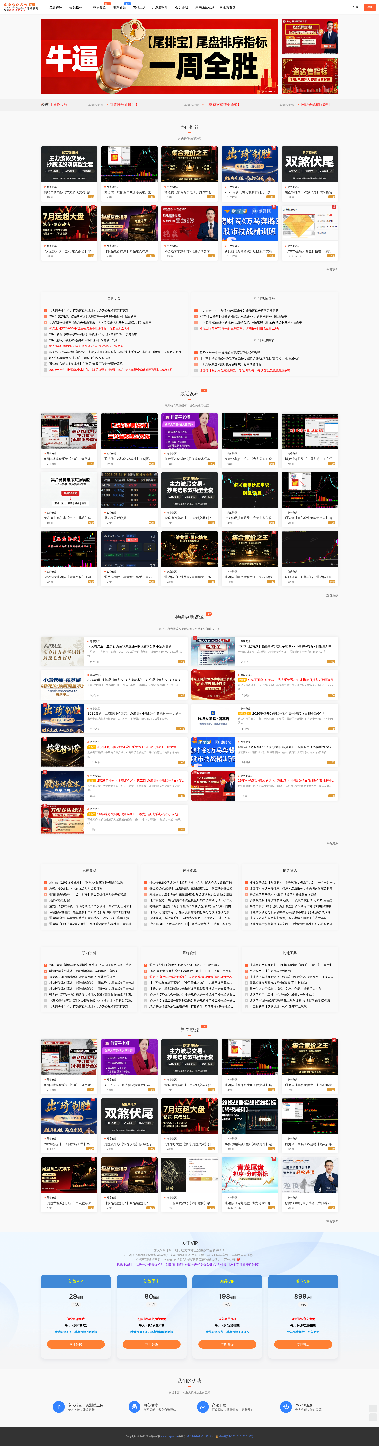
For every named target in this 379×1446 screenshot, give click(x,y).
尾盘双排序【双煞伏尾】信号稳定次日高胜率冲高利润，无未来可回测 (308, 192)
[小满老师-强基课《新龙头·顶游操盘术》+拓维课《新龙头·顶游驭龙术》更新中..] (62, 685)
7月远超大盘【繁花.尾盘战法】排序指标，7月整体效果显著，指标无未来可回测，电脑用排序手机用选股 (69, 251)
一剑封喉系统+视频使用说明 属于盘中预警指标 (231, 364)
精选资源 (292, 453)
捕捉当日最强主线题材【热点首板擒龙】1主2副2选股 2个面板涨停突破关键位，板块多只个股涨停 (309, 1144)
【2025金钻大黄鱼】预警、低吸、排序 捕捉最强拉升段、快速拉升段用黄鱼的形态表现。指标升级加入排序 (309, 251)
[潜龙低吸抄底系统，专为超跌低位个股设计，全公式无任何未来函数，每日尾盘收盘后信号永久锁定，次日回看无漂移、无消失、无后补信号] (250, 490)
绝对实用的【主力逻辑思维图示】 (272, 971)
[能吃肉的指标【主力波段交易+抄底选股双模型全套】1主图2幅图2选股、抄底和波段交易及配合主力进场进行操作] (69, 164)
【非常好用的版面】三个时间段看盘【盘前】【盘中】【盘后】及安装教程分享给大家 (291, 965)
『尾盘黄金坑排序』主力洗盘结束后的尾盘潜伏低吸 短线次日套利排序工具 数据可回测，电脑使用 (68, 1203)
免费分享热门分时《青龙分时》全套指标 (248, 459)
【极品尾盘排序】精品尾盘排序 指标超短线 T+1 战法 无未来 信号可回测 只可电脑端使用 (129, 251)
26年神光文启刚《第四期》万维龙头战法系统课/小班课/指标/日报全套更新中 (135, 814)
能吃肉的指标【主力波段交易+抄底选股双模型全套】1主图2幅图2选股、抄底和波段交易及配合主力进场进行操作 (69, 192)
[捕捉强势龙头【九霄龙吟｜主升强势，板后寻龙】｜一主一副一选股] (310, 431)
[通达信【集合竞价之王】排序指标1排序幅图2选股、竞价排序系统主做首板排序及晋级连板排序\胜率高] (189, 164)
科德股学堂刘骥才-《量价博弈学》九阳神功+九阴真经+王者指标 (188, 251)
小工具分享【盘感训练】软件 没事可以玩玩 (278, 1006)
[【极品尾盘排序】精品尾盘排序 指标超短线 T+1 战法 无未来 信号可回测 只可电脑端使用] (129, 223)
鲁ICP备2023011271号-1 (200, 1436)
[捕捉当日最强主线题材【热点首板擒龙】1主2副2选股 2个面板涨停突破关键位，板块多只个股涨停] (310, 1116)
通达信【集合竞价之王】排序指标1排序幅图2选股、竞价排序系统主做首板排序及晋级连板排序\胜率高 (189, 192)
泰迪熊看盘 (227, 7)
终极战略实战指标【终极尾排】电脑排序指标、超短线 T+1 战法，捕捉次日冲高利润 (249, 1144)
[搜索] (346, 7)
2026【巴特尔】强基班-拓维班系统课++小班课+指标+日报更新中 (93, 316)
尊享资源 (100, 5)
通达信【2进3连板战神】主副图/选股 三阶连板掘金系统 (86, 364)
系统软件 (161, 7)
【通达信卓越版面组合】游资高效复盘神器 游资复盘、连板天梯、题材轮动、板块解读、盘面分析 (290, 977)
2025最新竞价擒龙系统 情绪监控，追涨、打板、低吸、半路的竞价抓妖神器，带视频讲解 (191, 971)
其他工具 (139, 7)
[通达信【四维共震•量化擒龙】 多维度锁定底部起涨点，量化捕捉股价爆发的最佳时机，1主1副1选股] (189, 549)
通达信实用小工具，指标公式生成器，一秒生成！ (282, 994)
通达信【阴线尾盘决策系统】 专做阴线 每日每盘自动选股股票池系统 (245, 370)
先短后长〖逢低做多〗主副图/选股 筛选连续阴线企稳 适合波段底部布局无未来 (190, 894)
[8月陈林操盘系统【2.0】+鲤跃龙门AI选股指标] (69, 431)
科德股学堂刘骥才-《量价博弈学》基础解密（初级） (284, 894)
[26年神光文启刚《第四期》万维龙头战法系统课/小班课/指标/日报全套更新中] (62, 819)
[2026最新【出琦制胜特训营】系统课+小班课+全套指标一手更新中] (250, 164)
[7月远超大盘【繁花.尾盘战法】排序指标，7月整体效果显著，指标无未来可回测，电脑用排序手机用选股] (69, 223)
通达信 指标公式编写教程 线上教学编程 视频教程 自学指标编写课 (291, 1001)
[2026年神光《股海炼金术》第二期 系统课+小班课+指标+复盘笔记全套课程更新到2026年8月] (62, 786)
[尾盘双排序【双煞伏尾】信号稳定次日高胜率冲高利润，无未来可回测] (310, 164)
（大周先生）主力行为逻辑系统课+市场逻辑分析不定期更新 (88, 310)
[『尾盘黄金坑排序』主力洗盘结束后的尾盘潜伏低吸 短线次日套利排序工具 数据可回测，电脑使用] (69, 1175)
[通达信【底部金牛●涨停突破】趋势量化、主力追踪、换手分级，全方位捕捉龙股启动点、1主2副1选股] (129, 164)
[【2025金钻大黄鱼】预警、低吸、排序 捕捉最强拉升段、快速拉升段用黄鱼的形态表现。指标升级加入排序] (310, 223)
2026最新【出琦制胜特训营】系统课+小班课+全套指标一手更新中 (249, 192)
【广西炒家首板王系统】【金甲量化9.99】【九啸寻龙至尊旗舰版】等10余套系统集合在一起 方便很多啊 (191, 983)
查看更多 (332, 269)
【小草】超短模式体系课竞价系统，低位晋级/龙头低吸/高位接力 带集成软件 (250, 358)
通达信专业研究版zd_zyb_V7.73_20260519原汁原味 (184, 965)
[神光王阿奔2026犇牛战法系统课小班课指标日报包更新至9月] (213, 685)
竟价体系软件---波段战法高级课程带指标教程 (230, 352)
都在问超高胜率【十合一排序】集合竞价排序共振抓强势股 (67, 518)
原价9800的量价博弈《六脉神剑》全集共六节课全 (82, 977)
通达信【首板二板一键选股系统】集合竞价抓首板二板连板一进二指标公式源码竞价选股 (190, 1001)
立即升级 (75, 1344)
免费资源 (55, 7)
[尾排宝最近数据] (129, 490)
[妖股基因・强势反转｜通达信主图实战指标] (310, 549)
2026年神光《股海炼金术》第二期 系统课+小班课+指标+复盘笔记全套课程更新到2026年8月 (111, 370)
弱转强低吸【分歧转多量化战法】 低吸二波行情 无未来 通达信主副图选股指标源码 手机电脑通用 (292, 900)
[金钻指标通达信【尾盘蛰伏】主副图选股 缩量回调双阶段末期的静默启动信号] (69, 549)
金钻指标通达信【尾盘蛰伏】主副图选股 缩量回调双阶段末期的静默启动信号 (68, 577)
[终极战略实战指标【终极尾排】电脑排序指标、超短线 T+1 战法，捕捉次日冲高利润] (250, 1116)
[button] (261, 91)
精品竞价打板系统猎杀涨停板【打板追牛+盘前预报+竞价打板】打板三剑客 (191, 1006)
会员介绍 (181, 7)
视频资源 (120, 5)
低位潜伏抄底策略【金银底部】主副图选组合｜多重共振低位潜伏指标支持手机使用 (190, 888)
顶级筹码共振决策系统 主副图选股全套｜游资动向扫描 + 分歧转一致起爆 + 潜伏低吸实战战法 (191, 918)
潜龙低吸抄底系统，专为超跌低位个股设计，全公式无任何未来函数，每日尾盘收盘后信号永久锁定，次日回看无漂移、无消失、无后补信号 (248, 518)
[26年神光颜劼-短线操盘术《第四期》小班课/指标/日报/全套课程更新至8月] (213, 786)
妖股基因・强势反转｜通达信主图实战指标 (308, 577)
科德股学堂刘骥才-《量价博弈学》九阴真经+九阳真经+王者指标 (91, 983)
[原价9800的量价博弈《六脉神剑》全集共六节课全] (310, 1175)
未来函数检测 (204, 7)
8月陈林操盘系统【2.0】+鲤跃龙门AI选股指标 (79, 358)
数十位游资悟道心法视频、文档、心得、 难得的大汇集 (286, 989)
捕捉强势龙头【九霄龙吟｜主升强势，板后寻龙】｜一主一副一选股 (308, 459)
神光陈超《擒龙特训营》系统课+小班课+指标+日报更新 (86, 346)
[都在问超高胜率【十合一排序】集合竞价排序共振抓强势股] (69, 490)
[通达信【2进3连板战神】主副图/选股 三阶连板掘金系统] (129, 431)
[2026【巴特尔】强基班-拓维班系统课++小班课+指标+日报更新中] (213, 651)
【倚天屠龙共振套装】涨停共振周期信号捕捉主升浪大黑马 (288, 918)
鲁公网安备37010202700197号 (236, 1436)
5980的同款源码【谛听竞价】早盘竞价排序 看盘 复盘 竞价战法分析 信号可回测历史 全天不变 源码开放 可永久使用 (189, 1203)
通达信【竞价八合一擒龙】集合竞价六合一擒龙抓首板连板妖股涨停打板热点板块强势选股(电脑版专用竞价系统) (190, 995)
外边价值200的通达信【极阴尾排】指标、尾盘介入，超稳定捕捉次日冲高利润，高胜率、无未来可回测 (192, 883)
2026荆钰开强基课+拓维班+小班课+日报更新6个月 (83, 340)
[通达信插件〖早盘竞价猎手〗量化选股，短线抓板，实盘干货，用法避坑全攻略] (129, 549)
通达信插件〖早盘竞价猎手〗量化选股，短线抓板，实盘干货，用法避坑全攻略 (128, 577)
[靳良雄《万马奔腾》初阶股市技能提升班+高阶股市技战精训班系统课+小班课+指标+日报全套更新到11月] (250, 223)
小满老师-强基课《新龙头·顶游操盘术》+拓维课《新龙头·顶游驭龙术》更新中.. (101, 322)
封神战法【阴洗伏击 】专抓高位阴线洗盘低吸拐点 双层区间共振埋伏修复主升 (191, 906)
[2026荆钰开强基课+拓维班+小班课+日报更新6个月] (213, 718)
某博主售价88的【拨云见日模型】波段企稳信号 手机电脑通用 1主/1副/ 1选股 (291, 906)
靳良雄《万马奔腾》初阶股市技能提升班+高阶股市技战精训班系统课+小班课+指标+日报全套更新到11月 (250, 251)
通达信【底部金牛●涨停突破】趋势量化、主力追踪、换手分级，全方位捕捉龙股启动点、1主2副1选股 (129, 192)
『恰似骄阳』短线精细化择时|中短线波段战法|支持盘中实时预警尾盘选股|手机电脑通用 (191, 924)
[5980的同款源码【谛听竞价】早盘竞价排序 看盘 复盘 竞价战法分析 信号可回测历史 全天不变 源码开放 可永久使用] (189, 1175)
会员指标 (75, 7)
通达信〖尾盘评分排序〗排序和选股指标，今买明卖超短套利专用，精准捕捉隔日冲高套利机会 (291, 888)
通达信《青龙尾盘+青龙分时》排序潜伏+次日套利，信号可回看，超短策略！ (249, 1203)
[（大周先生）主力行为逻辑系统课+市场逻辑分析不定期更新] (62, 651)
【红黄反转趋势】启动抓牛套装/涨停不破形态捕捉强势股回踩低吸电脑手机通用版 (292, 912)
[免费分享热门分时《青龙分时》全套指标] (250, 431)
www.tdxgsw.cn (169, 1436)
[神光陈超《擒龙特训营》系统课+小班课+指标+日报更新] (62, 752)
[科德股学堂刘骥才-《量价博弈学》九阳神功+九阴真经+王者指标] (189, 223)
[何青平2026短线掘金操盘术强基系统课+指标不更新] (189, 431)
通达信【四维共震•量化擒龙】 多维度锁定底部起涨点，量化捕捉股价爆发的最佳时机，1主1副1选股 (189, 577)
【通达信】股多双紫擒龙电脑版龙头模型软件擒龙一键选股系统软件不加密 (190, 989)
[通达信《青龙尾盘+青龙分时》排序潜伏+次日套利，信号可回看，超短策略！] (250, 1175)
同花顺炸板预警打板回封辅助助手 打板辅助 (278, 983)
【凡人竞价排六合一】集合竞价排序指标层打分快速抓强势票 (189, 912)
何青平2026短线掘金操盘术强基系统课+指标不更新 (188, 459)
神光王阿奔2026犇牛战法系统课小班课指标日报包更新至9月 (89, 328)
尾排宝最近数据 (115, 518)
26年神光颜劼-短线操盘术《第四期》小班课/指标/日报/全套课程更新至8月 (285, 780)
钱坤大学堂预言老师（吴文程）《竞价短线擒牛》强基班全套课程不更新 (291, 924)
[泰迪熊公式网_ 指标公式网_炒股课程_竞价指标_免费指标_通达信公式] (20, 7)
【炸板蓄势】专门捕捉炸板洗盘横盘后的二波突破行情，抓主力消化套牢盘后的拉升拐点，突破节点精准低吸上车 (190, 900)
